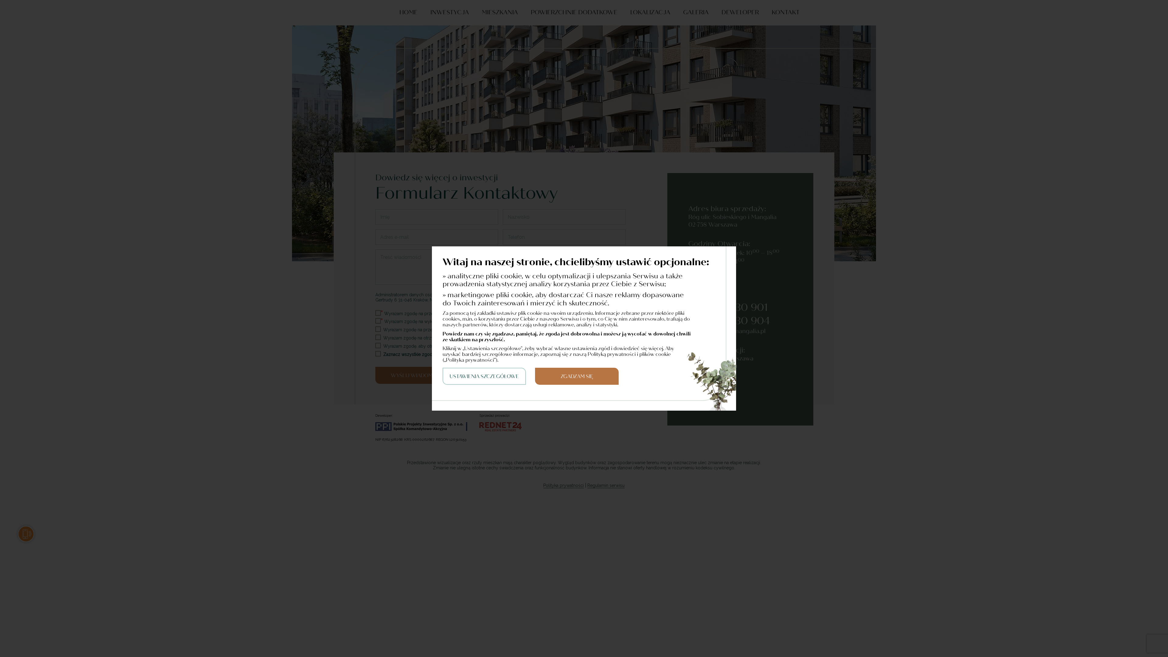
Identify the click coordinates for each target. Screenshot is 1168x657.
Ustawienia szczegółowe (484, 376)
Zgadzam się (577, 376)
